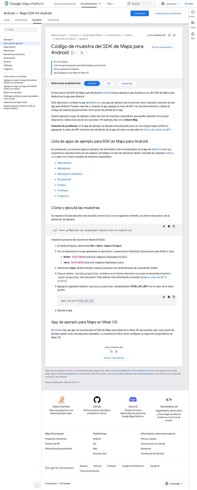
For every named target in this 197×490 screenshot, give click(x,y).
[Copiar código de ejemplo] (173, 226)
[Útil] (169, 35)
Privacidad (65, 483)
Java (53, 156)
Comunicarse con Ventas (168, 13)
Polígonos (62, 196)
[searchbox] (21, 29)
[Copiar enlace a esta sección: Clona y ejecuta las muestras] (103, 208)
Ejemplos (37, 19)
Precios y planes (149, 439)
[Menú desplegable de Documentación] (101, 3)
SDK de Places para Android (58, 448)
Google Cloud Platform (133, 466)
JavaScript (127, 83)
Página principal (58, 35)
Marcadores (63, 168)
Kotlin (168, 153)
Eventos (61, 185)
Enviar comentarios (162, 47)
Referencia (21, 19)
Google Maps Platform (93, 35)
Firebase (112, 466)
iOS (109, 83)
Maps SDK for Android (35, 13)
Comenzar (139, 13)
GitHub (107, 92)
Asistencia (53, 19)
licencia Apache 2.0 (69, 374)
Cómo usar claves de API (157, 129)
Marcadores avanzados (70, 173)
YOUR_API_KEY (85, 300)
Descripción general (64, 3)
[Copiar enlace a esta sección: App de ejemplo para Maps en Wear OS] (120, 322)
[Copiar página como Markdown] (82, 52)
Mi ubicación (64, 179)
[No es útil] (174, 35)
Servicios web (99, 453)
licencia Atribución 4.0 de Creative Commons (134, 370)
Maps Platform (33, 4)
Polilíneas (62, 190)
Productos (74, 35)
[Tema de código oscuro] (169, 226)
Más (109, 3)
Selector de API (52, 444)
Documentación (89, 3)
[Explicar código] (164, 226)
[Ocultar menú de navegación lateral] (37, 484)
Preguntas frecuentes (55, 439)
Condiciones (51, 483)
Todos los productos (89, 471)
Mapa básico (64, 162)
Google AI (154, 466)
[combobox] (141, 3)
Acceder (189, 3)
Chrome (97, 466)
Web (95, 448)
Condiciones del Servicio (152, 453)
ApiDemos (95, 102)
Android (9, 13)
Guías (7, 19)
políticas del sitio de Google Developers (136, 374)
